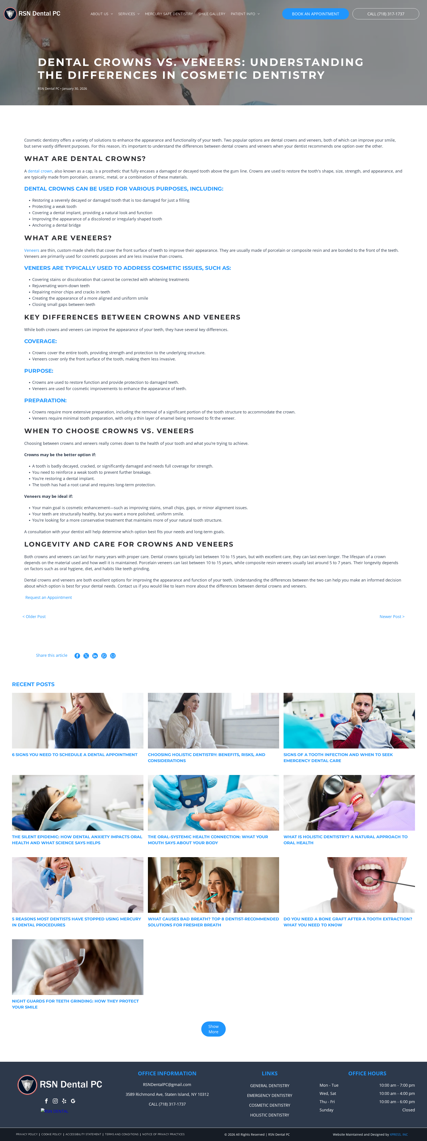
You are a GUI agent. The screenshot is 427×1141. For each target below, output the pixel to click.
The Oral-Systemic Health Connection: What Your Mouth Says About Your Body (208, 839)
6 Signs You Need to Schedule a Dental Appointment (74, 754)
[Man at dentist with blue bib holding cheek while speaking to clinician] (349, 720)
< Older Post (34, 616)
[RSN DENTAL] (54, 1111)
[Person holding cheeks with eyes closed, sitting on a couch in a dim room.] (213, 720)
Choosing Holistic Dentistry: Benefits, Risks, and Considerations (206, 757)
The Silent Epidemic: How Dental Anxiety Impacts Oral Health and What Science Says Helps (77, 839)
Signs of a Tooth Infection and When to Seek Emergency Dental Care (338, 757)
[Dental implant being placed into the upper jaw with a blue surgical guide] (349, 885)
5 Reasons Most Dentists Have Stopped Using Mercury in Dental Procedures (76, 922)
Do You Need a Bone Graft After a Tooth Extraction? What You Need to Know (348, 922)
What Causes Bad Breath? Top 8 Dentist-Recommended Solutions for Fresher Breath (213, 922)
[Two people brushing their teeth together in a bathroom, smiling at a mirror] (213, 885)
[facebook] (46, 1101)
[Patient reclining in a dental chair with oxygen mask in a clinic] (77, 803)
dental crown (40, 171)
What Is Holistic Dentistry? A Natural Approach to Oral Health (346, 839)
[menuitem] (102, 14)
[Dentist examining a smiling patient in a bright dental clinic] (77, 885)
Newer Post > (392, 616)
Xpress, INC (399, 1134)
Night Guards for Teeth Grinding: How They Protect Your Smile (75, 1004)
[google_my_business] (73, 1101)
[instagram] (55, 1101)
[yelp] (64, 1101)
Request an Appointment (48, 597)
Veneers (31, 250)
